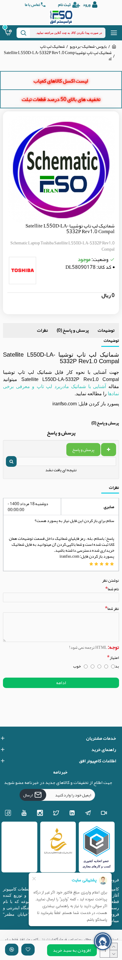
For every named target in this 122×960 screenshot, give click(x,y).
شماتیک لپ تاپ (52, 46)
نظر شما (113, 608)
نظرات (42, 330)
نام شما (113, 589)
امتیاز (114, 657)
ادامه (61, 682)
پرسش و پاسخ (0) (73, 330)
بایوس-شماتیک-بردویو (88, 46)
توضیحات (106, 330)
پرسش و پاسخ (83, 449)
